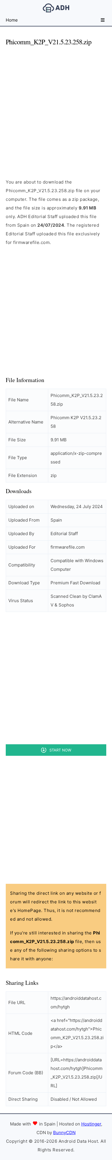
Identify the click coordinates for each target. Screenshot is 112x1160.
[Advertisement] (56, 107)
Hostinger (91, 1124)
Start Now (60, 750)
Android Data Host (56, 7)
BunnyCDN (64, 1132)
